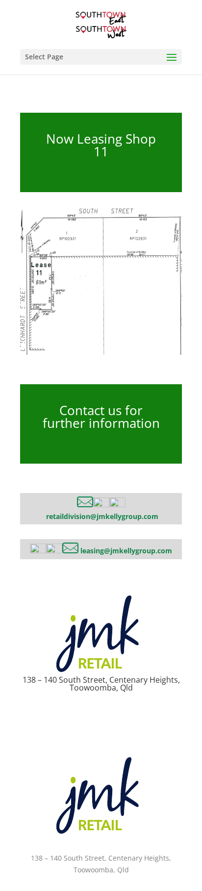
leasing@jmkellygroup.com (126, 550)
